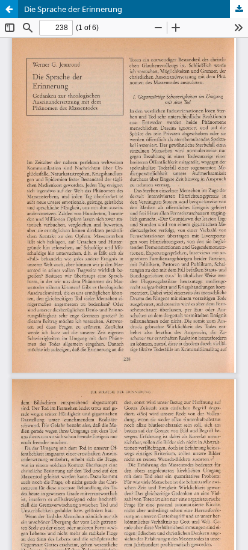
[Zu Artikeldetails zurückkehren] (9, 9)
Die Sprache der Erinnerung (73, 9)
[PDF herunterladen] (239, 9)
